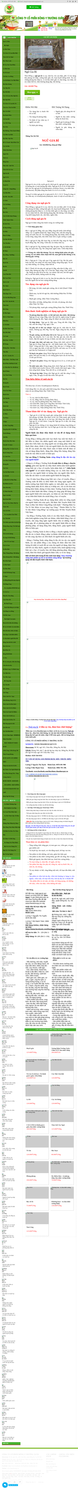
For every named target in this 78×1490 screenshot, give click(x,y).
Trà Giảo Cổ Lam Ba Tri (9, 103)
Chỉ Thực (5, 402)
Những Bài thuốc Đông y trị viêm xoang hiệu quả (8, 1139)
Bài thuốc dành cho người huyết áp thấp (7, 1188)
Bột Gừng (5, 309)
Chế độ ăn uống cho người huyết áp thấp (7, 1332)
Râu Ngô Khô (6, 99)
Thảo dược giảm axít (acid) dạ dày (8, 924)
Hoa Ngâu (5, 286)
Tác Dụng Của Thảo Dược (11, 842)
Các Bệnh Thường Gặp (10, 804)
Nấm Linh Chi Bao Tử (9, 719)
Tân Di (5, 270)
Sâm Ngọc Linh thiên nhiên (10, 634)
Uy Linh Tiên (6, 456)
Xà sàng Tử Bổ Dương (9, 537)
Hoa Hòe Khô (6, 332)
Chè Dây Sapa (7, 615)
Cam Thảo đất (7, 599)
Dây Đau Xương (7, 84)
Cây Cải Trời (6, 510)
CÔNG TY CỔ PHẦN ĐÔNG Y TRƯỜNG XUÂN (43, 741)
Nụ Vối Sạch (6, 72)
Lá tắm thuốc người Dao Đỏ (10, 638)
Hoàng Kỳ (6, 382)
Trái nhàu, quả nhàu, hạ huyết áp (12, 522)
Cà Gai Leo (6, 592)
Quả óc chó (6, 282)
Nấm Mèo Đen (7, 487)
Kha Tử (5, 258)
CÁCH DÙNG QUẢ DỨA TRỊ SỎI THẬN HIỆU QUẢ (8, 1037)
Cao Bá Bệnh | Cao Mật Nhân (11, 80)
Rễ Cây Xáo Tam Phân (9, 64)
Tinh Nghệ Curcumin (9, 619)
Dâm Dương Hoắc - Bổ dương (11, 557)
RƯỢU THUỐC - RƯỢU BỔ (10, 781)
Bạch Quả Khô (7, 499)
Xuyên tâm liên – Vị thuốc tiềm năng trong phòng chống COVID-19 (8, 975)
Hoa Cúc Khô (6, 111)
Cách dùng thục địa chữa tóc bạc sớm (7, 1026)
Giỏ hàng (34, 7)
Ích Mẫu (5, 231)
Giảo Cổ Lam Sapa (9, 541)
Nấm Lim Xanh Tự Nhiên (10, 712)
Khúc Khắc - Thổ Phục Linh (10, 359)
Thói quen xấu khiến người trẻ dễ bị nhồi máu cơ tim (8, 963)
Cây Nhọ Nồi (6, 88)
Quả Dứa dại (6, 727)
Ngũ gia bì (29, 184)
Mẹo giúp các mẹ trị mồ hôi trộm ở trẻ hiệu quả (8, 1418)
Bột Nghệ (6, 45)
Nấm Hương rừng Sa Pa (9, 700)
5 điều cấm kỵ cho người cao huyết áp (7, 1158)
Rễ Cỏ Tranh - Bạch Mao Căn (11, 142)
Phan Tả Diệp (6, 235)
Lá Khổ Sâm (6, 68)
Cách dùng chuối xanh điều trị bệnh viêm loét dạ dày (8, 885)
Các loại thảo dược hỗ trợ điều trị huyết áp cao (8, 1314)
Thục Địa (5, 351)
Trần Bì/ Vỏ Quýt (7, 445)
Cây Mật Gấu (6, 673)
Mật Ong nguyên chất (9, 723)
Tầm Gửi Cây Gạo (8, 169)
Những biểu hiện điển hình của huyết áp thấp (8, 1179)
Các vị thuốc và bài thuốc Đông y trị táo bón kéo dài (7, 943)
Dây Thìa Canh (7, 61)
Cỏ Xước (5, 200)
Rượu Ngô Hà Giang (8, 796)
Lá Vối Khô (6, 324)
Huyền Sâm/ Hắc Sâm (9, 441)
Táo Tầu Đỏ (6, 684)
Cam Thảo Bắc (7, 274)
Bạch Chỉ (5, 262)
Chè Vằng (5, 692)
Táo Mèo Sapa (7, 677)
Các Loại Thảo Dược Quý (10, 812)
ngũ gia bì (39, 76)
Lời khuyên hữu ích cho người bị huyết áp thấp (8, 1323)
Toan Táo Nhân (7, 390)
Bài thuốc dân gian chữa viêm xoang (7, 1120)
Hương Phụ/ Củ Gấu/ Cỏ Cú (10, 448)
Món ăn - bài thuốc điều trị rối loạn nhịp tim (8, 1017)
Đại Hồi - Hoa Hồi (8, 196)
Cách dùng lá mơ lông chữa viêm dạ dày (8, 953)
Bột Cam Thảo (7, 278)
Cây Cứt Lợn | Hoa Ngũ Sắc (10, 95)
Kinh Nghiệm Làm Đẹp (10, 808)
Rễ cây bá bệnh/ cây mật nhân (11, 626)
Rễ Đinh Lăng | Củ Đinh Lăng (11, 669)
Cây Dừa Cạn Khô (8, 134)
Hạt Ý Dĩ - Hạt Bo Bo (8, 301)
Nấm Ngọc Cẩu (7, 293)
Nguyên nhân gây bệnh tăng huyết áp (8, 1265)
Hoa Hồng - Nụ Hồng (8, 255)
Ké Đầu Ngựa (6, 313)
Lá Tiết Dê (6, 476)
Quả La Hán (6, 41)
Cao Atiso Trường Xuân (9, 460)
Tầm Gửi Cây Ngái (8, 57)
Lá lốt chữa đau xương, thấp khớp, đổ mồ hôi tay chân (8, 1428)
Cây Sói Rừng (6, 204)
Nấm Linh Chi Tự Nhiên (9, 708)
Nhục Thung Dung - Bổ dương (11, 553)
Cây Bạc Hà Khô (7, 239)
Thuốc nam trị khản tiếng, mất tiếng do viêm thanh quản (7, 1391)
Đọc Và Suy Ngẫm (8, 854)
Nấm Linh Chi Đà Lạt (9, 715)
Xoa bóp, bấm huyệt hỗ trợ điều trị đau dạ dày (8, 1341)
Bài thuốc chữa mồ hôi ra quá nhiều (8, 1409)
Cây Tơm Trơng (7, 375)
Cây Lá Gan (6, 545)
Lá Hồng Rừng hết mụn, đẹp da (11, 580)
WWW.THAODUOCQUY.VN (45, 744)
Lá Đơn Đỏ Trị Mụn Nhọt (9, 479)
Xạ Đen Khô (6, 549)
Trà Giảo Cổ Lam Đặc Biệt (10, 53)
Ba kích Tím (6, 223)
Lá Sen (5, 657)
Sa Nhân (5, 414)
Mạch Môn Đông (7, 410)
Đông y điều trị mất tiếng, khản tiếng (7, 1370)
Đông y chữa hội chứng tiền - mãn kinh (8, 875)
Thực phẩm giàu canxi (8, 1400)
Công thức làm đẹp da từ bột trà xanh (8, 1046)
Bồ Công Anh (7, 681)
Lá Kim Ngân (6, 564)
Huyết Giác (6, 394)
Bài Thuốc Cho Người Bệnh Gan (11, 769)
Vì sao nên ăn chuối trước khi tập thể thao (8, 1361)
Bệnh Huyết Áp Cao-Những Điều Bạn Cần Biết (8, 1237)
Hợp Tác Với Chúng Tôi (9, 850)
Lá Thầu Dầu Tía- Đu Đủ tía (10, 367)
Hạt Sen (5, 379)
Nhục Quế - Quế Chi (8, 165)
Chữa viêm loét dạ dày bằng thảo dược (8, 915)
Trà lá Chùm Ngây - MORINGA (11, 735)
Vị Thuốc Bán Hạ (7, 491)
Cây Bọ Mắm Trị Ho (8, 472)
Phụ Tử (5, 208)
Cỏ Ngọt (5, 576)
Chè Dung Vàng (7, 584)
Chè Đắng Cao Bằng (8, 611)
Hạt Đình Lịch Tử (8, 483)
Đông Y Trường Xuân (41, 457)
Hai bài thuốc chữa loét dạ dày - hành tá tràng (8, 895)
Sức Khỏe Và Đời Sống (9, 838)
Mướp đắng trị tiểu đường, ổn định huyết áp (8, 1275)
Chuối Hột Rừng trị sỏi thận (11, 607)
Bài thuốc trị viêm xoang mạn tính (7, 1092)
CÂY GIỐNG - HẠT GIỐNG (11, 785)
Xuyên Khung (6, 433)
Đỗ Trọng (5, 344)
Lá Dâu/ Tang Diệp (8, 425)
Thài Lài (5, 158)
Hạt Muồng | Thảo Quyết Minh (11, 130)
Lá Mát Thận (6, 49)
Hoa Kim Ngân (7, 561)
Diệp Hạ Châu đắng (8, 595)
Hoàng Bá (5, 464)
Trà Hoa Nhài (6, 568)
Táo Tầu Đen (6, 243)
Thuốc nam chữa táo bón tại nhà (8, 933)
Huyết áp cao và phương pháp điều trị (8, 1247)
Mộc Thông (6, 688)
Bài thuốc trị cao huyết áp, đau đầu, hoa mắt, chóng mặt (8, 1226)
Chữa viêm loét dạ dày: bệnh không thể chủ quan (8, 905)
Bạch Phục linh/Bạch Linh (10, 363)
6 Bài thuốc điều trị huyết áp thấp (7, 1285)
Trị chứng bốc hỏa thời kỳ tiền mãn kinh (8, 866)
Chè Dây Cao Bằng (8, 76)
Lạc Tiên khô (6, 518)
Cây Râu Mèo (6, 192)
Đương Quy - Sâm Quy (9, 348)
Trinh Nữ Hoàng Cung (9, 572)
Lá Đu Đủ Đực (7, 247)
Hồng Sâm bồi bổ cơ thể (9, 642)
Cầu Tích (5, 468)
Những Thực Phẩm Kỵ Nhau (10, 823)
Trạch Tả (5, 185)
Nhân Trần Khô (7, 739)
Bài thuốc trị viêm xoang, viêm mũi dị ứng (7, 1066)
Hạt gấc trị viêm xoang (8, 1075)
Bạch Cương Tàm (8, 452)
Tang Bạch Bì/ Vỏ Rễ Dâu (10, 429)
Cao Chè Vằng (7, 123)
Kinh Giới (5, 406)
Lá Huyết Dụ (6, 181)
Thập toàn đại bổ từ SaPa (10, 765)
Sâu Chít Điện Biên (8, 731)
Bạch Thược (6, 371)
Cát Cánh (5, 336)
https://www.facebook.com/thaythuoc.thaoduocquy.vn (47, 929)
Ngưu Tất (5, 154)
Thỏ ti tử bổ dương (8, 533)
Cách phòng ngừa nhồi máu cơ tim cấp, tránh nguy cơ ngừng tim (8, 995)
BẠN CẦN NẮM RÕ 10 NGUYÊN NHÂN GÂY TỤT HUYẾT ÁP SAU (8, 1169)
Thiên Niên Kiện (7, 150)
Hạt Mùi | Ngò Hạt (8, 138)
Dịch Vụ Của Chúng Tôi (10, 846)
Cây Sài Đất (6, 146)
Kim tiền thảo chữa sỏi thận (10, 630)
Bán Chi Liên (6, 646)
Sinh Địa (5, 437)
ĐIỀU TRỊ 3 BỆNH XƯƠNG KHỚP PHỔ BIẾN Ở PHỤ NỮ (8, 1381)
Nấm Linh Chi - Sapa (8, 696)
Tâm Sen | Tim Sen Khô (9, 107)
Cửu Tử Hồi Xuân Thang (9, 216)
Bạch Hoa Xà (6, 650)
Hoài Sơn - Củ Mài (8, 340)
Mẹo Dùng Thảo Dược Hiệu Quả (11, 827)
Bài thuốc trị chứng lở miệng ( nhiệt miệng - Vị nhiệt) (8, 1352)
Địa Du (5, 266)
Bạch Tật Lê (6, 289)
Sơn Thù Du (6, 398)
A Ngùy (5, 421)
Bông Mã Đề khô (7, 654)
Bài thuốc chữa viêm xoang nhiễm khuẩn (8, 1129)
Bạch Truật (6, 386)
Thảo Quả (5, 305)
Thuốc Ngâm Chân (8, 220)
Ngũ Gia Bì (6, 173)
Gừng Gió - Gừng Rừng (9, 189)
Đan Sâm (5, 127)
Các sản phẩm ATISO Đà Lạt (11, 588)
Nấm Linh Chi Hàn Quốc (9, 704)
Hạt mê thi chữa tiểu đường (10, 623)
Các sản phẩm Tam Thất (10, 514)
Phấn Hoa (5, 320)
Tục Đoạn (5, 417)
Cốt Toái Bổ (6, 119)
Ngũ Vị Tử (6, 177)
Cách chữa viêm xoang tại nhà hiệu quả (8, 1149)
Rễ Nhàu (5, 251)
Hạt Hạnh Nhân (7, 115)
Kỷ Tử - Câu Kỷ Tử (8, 355)
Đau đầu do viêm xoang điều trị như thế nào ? (8, 1083)
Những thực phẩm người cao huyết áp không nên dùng (7, 1304)
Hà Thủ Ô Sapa (8, 603)
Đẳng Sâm (6, 161)
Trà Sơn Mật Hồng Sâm (9, 297)
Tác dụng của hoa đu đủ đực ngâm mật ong (8, 985)
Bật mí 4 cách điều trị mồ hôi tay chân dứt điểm (8, 1439)
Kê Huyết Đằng (7, 227)
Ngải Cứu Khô (7, 495)
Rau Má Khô (6, 92)
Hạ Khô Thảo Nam (8, 328)
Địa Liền (5, 212)
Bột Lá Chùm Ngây (8, 317)
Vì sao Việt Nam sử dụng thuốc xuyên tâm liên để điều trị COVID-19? (8, 1007)
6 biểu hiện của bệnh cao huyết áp (8, 1256)
